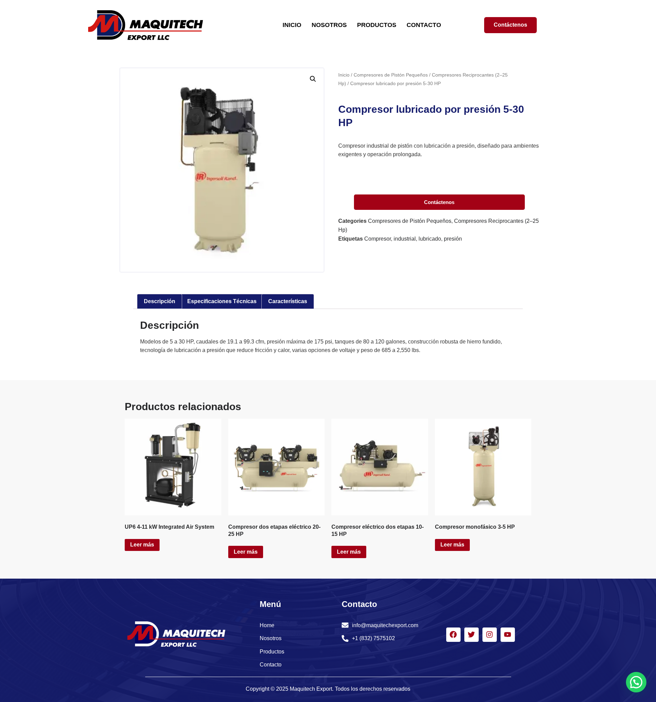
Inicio (344, 75)
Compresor (377, 239)
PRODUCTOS (376, 25)
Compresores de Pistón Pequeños (391, 75)
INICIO (292, 25)
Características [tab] (287, 301)
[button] (313, 79)
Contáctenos (439, 202)
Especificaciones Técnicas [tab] (222, 301)
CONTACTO (424, 25)
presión (453, 239)
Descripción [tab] (159, 301)
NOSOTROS (329, 25)
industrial (405, 239)
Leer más (142, 545)
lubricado (430, 239)
